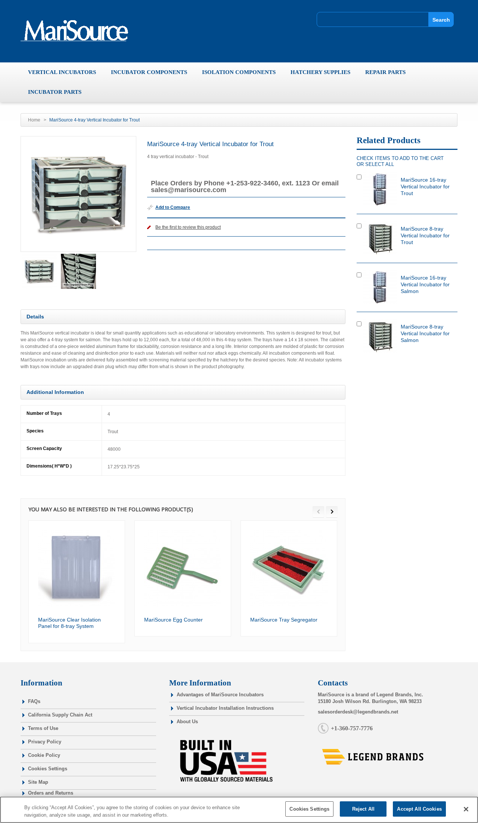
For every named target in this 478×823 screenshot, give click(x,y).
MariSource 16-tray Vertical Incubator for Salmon (425, 284)
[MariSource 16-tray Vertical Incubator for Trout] (380, 189)
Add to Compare (172, 207)
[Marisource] (77, 31)
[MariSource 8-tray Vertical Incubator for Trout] (380, 238)
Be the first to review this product (188, 227)
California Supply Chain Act (60, 715)
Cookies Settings (47, 768)
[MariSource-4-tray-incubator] (39, 271)
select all (379, 164)
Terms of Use (43, 728)
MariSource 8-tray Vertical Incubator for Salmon (425, 333)
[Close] (466, 809)
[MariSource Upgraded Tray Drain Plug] (78, 271)
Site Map (38, 782)
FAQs (34, 701)
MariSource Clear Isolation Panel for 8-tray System (69, 623)
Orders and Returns (50, 793)
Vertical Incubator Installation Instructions (225, 708)
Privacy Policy (44, 742)
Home (34, 120)
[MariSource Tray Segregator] (289, 568)
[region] (239, 809)
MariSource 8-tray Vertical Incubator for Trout (425, 235)
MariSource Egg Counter (173, 620)
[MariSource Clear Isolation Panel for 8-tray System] (76, 568)
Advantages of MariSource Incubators (220, 694)
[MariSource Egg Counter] (182, 568)
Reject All (363, 809)
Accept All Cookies (419, 809)
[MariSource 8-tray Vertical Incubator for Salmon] (380, 336)
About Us (187, 721)
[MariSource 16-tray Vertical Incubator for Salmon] (380, 287)
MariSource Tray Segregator (283, 620)
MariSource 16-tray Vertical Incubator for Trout (425, 186)
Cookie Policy (44, 755)
